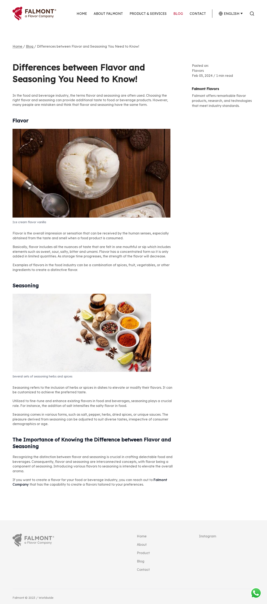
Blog (178, 13)
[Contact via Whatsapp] (256, 593)
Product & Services (148, 13)
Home (82, 13)
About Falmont (108, 13)
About (142, 544)
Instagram (207, 536)
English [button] (231, 13)
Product (143, 553)
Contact (198, 13)
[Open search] (251, 13)
